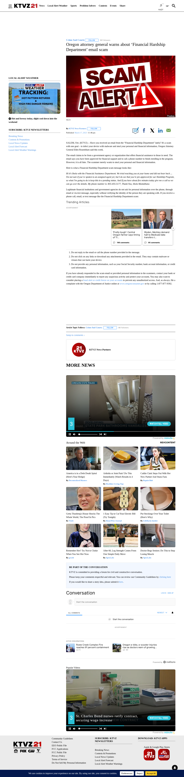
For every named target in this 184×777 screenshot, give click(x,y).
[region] (120, 627)
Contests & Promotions (19, 139)
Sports (73, 5)
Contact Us (57, 742)
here (121, 582)
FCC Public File (59, 752)
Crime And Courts (94, 328)
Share (122, 5)
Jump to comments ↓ (75, 335)
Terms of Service (59, 759)
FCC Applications (60, 749)
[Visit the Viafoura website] (169, 662)
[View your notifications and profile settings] (172, 613)
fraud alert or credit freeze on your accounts (102, 280)
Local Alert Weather (57, 5)
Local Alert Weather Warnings (22, 150)
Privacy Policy (58, 756)
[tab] (74, 612)
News (42, 5)
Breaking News (16, 136)
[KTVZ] (26, 5)
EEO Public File (59, 745)
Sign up (170, 593)
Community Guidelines (62, 738)
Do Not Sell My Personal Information (69, 763)
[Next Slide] (173, 228)
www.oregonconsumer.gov (132, 283)
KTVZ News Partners (77, 128)
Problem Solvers (88, 5)
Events (113, 5)
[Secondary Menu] (12, 6)
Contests (103, 5)
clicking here (165, 577)
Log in (163, 593)
